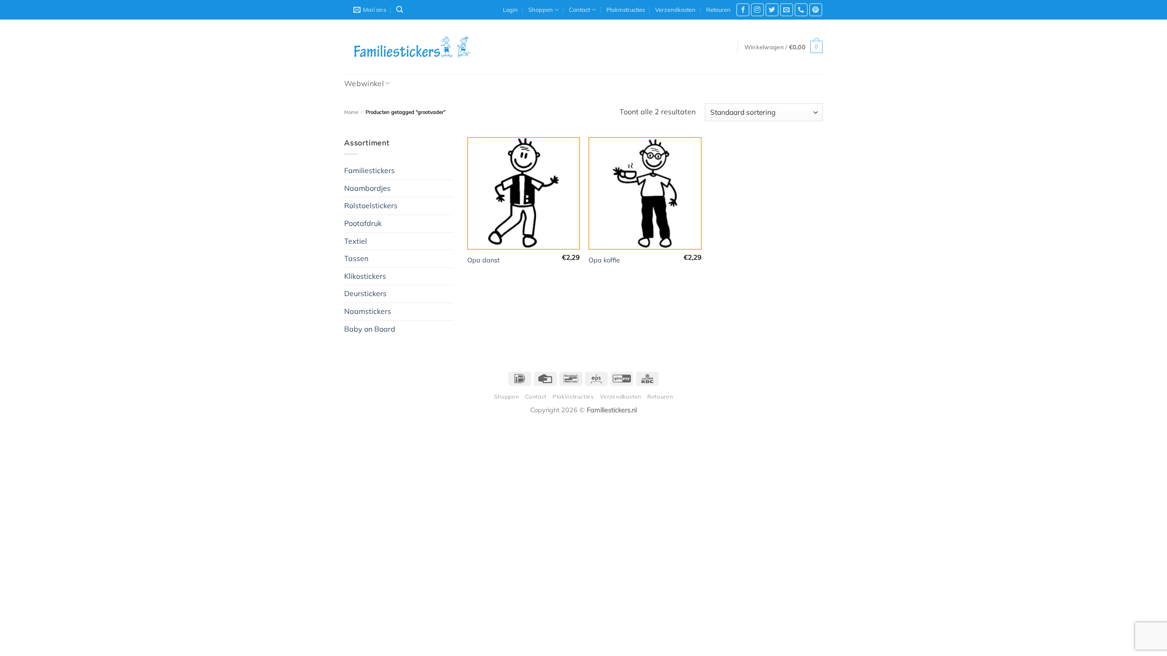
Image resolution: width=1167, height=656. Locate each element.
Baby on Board (369, 328)
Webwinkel (364, 83)
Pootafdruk (363, 223)
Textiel (355, 241)
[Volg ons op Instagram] (757, 9)
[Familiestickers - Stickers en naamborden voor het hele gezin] (412, 47)
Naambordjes (367, 188)
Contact (579, 9)
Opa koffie (604, 260)
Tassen (356, 258)
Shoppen (540, 9)
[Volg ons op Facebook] (742, 9)
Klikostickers (365, 276)
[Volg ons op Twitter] (772, 9)
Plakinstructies (625, 9)
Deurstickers (365, 293)
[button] (510, 9)
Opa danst (483, 260)
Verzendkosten (675, 9)
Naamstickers (367, 311)
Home (351, 112)
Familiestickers (369, 170)
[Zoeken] (399, 9)
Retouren (718, 9)
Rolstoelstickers (371, 205)
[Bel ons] (801, 9)
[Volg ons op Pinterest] (815, 9)
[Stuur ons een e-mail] (786, 9)
